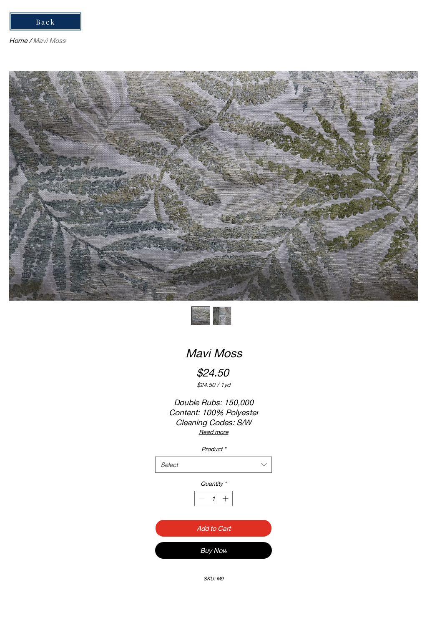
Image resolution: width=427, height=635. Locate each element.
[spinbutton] (213, 498)
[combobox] (213, 465)
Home (18, 40)
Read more (214, 431)
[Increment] (226, 498)
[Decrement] (201, 498)
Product (213, 448)
